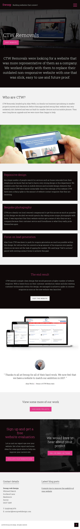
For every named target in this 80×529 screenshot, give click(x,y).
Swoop (7, 4)
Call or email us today (60, 453)
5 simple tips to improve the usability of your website (58, 489)
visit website (11, 42)
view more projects (40, 409)
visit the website (40, 298)
